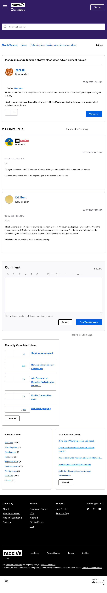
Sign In (97, 7)
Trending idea (11, 446)
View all (12, 417)
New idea (19, 88)
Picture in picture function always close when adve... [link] (55, 45)
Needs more (10, 451)
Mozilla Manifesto (12, 516)
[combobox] (53, 26)
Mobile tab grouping (43, 407)
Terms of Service (55, 556)
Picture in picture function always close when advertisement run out (42, 59)
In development (12, 465)
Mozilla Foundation (12, 520)
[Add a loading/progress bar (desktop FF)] (99, 128)
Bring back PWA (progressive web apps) (77, 440)
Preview (98, 268)
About (6, 511)
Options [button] (99, 45)
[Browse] (5, 6)
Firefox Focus (36, 525)
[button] (8, 112)
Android (33, 520)
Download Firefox (38, 511)
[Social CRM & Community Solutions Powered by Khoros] (98, 587)
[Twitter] (88, 512)
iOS (31, 516)
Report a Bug (62, 516)
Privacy (74, 556)
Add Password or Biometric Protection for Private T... (45, 381)
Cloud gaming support (44, 352)
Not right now (11, 470)
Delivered (9, 474)
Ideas (24, 45)
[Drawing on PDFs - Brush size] (94, 128)
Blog (31, 529)
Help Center (61, 511)
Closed (8, 479)
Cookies (88, 556)
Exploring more (12, 460)
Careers (7, 525)
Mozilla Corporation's (15, 567)
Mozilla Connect (18, 7)
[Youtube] (99, 512)
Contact (6, 561)
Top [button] (7, 586)
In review (9, 456)
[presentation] (8, 273)
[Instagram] (94, 512)
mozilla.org (35, 556)
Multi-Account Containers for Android (76, 467)
